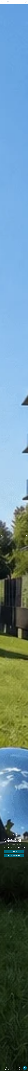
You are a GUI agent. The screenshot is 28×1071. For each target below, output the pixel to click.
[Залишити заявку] (25, 1068)
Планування (14, 851)
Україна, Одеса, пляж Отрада (15, 1067)
